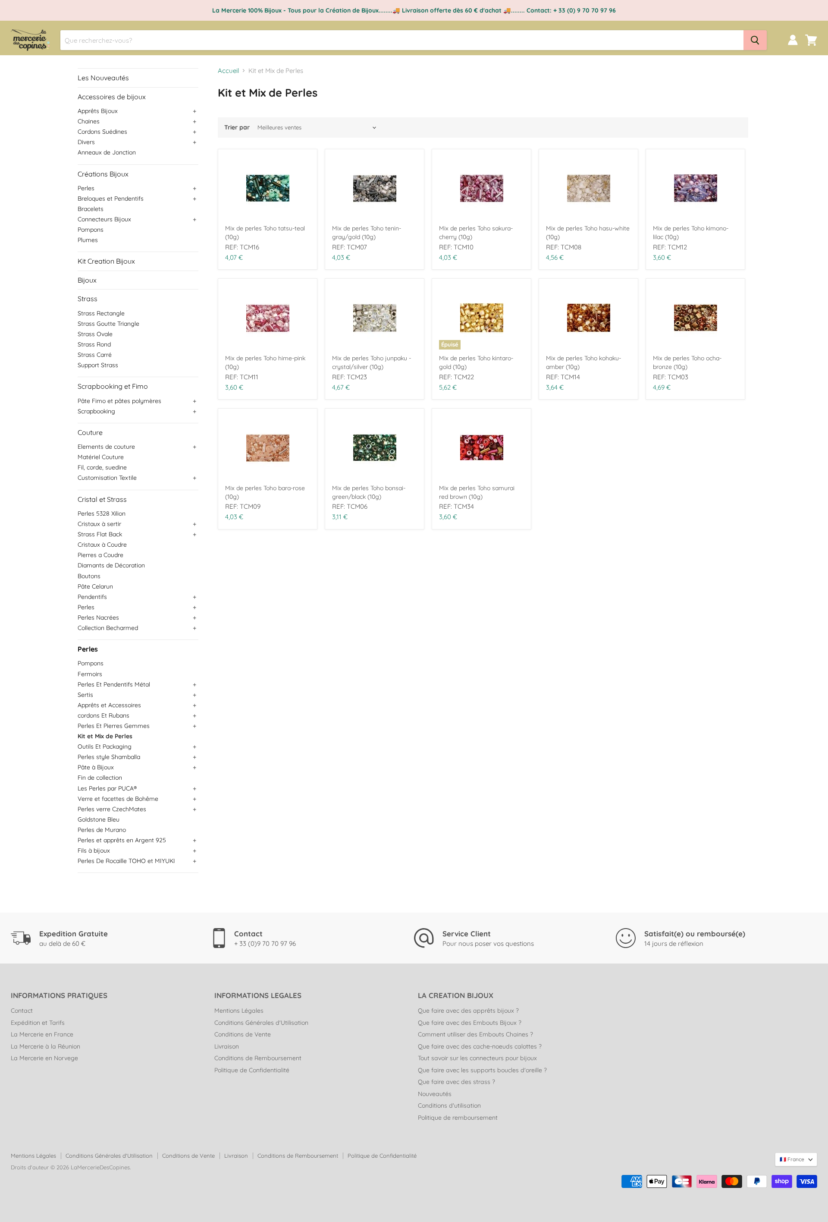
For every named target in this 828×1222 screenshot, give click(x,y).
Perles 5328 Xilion (101, 513)
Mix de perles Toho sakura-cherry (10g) (476, 232)
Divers (86, 142)
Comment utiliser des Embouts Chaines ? (475, 1034)
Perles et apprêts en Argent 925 (122, 840)
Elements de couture (106, 446)
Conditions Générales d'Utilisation (261, 1023)
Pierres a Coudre (100, 555)
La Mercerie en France (42, 1034)
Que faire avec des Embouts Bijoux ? (469, 1023)
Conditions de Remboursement (257, 1058)
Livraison (226, 1046)
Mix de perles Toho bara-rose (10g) (265, 492)
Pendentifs (92, 597)
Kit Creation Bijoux (106, 261)
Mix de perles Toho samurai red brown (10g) (476, 492)
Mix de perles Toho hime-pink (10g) (265, 362)
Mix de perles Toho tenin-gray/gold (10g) (366, 232)
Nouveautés (435, 1094)
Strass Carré (95, 355)
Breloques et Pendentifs (111, 198)
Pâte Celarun (95, 586)
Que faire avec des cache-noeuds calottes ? (480, 1046)
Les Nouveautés (103, 77)
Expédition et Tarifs (38, 1023)
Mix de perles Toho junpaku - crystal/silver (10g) (371, 362)
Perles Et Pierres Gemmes (114, 726)
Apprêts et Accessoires (109, 705)
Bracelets (91, 209)
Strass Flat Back (100, 534)
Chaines (89, 121)
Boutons (89, 576)
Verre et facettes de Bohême (118, 799)
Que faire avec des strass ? (456, 1082)
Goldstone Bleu (98, 819)
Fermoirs (90, 674)
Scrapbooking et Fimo (113, 386)
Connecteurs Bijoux (104, 219)
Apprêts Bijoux (98, 111)
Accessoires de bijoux (112, 96)
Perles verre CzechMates (112, 809)
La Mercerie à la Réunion (45, 1046)
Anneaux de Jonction (107, 152)
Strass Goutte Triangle (108, 324)
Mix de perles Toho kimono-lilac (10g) (690, 232)
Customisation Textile (107, 478)
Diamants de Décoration (111, 565)
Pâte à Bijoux (96, 767)
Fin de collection (100, 777)
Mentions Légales (238, 1010)
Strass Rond (94, 344)
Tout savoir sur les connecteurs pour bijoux (477, 1058)
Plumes (88, 240)
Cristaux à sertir (99, 524)
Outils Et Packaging (105, 746)
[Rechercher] (755, 40)
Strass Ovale (95, 334)
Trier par (237, 127)
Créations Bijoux (103, 174)
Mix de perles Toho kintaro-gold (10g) (476, 362)
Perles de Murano (102, 830)
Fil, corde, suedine (102, 467)
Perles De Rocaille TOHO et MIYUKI (126, 861)
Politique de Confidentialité (251, 1070)
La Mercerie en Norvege (44, 1058)
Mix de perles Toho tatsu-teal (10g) (265, 232)
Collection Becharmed (108, 628)
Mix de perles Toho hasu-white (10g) (588, 232)
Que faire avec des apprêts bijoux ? (468, 1010)
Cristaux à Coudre (102, 544)
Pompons (91, 229)
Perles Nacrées (98, 617)
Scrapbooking (96, 411)
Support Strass (98, 365)
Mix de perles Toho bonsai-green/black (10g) (368, 492)
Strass (87, 298)
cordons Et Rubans (103, 715)
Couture (90, 432)
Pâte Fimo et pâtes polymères (119, 401)
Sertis (85, 695)
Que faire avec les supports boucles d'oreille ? (482, 1070)
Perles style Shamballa (109, 757)
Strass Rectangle (101, 313)
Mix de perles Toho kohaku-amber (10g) (583, 362)
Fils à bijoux (94, 850)
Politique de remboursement (458, 1117)
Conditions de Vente (242, 1034)
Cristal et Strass (102, 499)
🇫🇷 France (792, 1159)
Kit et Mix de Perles (105, 736)
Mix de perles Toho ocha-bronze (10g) (687, 362)
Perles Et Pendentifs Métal (114, 684)
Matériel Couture (101, 457)
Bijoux (87, 280)
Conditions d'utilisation (449, 1105)
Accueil (228, 70)
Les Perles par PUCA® (107, 788)
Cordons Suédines (102, 131)
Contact (22, 1010)
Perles (86, 188)
